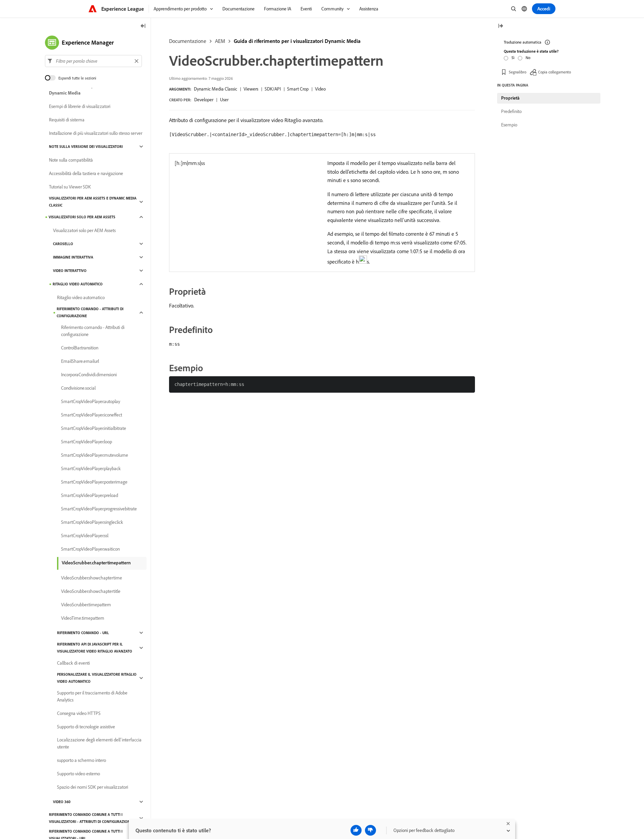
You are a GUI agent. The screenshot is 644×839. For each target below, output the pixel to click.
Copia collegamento (554, 71)
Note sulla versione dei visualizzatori (86, 146)
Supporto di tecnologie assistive (86, 727)
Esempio (509, 125)
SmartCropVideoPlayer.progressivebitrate (99, 509)
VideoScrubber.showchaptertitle (90, 591)
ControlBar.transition (79, 348)
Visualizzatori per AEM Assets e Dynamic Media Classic (93, 202)
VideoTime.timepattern (82, 618)
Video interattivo (70, 270)
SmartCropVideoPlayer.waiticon (90, 549)
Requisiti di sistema (67, 120)
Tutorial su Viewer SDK (70, 187)
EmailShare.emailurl (80, 361)
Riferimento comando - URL (83, 632)
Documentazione (187, 41)
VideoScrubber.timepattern (86, 605)
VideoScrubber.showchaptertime (91, 578)
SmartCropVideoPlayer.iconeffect (91, 415)
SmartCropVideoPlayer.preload (89, 495)
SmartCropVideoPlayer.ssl (84, 536)
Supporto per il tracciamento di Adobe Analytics (92, 696)
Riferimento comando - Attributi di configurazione (90, 312)
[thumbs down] (370, 830)
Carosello (63, 243)
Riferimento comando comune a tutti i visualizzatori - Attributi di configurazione (90, 818)
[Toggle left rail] (143, 26)
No (528, 57)
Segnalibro (517, 71)
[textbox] (93, 61)
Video (320, 89)
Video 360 (61, 801)
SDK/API (273, 89)
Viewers (251, 89)
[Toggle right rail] (500, 26)
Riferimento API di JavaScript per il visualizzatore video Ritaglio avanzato (94, 648)
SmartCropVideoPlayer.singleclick (92, 522)
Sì (513, 57)
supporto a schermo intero (81, 760)
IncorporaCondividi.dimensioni (89, 375)
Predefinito (511, 111)
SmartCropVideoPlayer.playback (91, 468)
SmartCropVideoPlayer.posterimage (94, 482)
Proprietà (510, 98)
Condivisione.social (78, 388)
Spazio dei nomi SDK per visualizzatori (92, 787)
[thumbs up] (356, 830)
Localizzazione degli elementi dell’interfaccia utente (99, 743)
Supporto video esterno (78, 774)
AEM (220, 41)
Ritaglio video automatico (78, 284)
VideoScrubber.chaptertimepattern (96, 563)
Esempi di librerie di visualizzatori (79, 106)
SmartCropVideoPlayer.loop (86, 442)
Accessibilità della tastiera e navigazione (86, 173)
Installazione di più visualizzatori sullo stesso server (95, 133)
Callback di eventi (73, 663)
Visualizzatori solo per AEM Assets (82, 217)
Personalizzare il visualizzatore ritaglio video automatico (97, 678)
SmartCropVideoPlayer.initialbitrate (93, 428)
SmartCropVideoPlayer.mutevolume (94, 455)
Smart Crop (298, 89)
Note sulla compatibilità (71, 160)
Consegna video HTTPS (79, 713)
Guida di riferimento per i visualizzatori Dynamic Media (297, 41)
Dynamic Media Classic (215, 89)
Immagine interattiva (73, 257)
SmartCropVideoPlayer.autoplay (90, 401)
